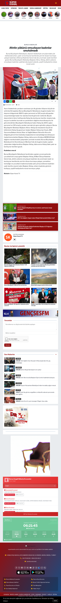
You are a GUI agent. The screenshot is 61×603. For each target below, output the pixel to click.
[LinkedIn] (27, 567)
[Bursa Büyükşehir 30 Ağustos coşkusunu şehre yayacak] (17, 295)
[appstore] (23, 572)
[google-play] (38, 572)
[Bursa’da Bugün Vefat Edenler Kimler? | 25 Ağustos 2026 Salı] (17, 256)
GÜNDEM (14, 8)
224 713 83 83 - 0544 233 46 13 (31, 558)
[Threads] (36, 567)
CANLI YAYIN (5, 8)
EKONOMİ (53, 8)
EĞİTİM (45, 8)
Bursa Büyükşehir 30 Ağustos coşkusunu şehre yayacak (16, 304)
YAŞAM (18, 358)
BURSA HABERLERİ (35, 8)
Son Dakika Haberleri (12, 588)
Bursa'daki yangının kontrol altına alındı (41, 285)
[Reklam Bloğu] (30, 455)
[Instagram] (25, 567)
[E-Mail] (14, 239)
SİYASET (44, 594)
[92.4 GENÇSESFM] (32, 313)
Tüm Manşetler (37, 585)
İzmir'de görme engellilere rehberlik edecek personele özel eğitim (35, 393)
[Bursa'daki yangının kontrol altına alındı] (44, 276)
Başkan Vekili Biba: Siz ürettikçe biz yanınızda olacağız (43, 304)
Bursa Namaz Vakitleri (12, 582)
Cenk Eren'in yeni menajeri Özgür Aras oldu (32, 401)
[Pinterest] (22, 567)
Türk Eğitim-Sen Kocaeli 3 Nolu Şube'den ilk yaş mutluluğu (33, 362)
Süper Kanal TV (18, 236)
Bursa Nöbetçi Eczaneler (13, 579)
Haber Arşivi (36, 588)
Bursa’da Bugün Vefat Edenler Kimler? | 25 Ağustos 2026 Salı (15, 265)
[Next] (39, 567)
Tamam (55, 600)
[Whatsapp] (42, 567)
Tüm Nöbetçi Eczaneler (31, 514)
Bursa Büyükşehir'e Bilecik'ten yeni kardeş (15, 285)
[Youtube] (30, 567)
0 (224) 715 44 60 (10, 503)
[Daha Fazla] (13, 101)
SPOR (32, 594)
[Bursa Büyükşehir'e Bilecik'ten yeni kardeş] (17, 276)
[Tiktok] (33, 567)
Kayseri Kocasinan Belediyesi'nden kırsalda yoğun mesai (36, 385)
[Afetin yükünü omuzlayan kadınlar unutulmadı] (30, 83)
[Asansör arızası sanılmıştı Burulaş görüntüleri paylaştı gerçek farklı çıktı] (44, 256)
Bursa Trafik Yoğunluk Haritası (41, 582)
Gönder (7, 345)
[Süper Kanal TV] (11, 3)
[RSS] (45, 567)
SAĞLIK (49, 594)
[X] (19, 567)
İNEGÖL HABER (23, 8)
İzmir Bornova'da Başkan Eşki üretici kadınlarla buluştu (35, 377)
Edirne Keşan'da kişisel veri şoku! (28, 370)
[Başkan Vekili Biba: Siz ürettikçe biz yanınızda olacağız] (44, 295)
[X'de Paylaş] (7, 101)
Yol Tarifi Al (20, 494)
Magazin (18, 399)
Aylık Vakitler (8, 539)
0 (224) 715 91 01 (10, 494)
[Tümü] (56, 354)
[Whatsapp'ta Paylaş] (10, 101)
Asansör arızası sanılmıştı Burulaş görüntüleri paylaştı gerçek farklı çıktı (43, 265)
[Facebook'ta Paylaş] (5, 101)
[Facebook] (16, 567)
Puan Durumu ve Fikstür (13, 585)
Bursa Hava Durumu (38, 579)
